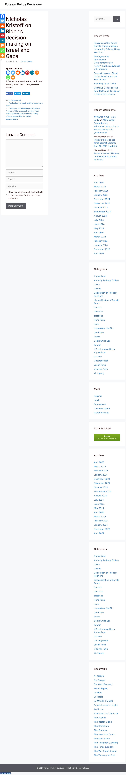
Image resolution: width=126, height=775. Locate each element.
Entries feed (100, 404)
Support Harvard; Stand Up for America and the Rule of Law (106, 76)
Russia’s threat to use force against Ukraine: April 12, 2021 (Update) (105, 143)
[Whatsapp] (8, 77)
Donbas (98, 307)
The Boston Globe (103, 722)
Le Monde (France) (103, 701)
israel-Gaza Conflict (104, 328)
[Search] (116, 19)
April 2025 (99, 182)
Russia (97, 336)
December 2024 (102, 199)
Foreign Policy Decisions (23, 4)
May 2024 (99, 228)
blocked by (107, 437)
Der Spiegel (99, 680)
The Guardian (101, 730)
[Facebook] (8, 72)
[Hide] (1, 60)
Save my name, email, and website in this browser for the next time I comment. (25, 195)
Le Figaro (98, 697)
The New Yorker (102, 738)
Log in (97, 400)
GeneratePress (82, 768)
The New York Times (104, 734)
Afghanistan (100, 276)
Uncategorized (15, 100)
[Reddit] (18, 72)
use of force (100, 365)
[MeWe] (32, 72)
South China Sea (102, 341)
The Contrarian (101, 726)
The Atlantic (100, 717)
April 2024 (99, 232)
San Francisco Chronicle (106, 713)
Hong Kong (99, 320)
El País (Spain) (101, 688)
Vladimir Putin (101, 369)
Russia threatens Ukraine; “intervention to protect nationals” (106, 156)
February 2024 (101, 241)
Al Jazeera (99, 676)
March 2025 (100, 186)
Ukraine (98, 356)
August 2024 (100, 216)
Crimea (97, 288)
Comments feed (102, 408)
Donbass (98, 311)
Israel (96, 324)
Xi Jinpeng (99, 373)
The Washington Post (104, 755)
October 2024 (101, 207)
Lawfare (98, 692)
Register (98, 396)
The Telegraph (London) (106, 742)
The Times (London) (104, 747)
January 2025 (101, 195)
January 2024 (101, 245)
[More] (13, 77)
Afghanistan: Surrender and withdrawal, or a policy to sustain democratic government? (106, 126)
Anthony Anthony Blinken (106, 280)
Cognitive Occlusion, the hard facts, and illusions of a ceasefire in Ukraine (107, 91)
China (97, 284)
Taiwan (97, 345)
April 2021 (99, 253)
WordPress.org (101, 412)
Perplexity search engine (106, 705)
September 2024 (102, 211)
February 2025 (101, 191)
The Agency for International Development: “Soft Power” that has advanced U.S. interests (107, 62)
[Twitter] (13, 72)
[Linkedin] (22, 72)
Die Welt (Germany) (103, 684)
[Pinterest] (27, 72)
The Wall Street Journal (105, 751)
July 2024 (99, 220)
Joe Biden (99, 332)
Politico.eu (99, 709)
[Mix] (37, 72)
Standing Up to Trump (105, 83)
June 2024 (99, 224)
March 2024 (100, 236)
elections (98, 316)
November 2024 (102, 203)
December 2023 (102, 249)
